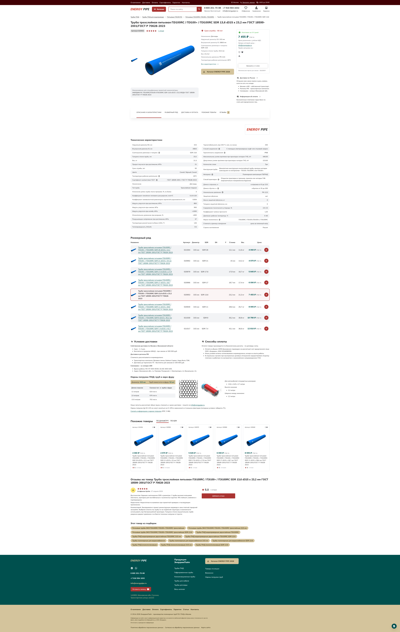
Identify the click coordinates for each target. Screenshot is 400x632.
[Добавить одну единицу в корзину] (266, 250)
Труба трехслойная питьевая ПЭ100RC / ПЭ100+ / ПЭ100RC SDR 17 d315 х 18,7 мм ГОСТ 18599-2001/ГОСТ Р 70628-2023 (155, 282)
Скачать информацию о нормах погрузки (146, 411)
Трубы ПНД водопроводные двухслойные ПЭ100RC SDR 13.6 (210, 536)
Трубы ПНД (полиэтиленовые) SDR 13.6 (212, 545)
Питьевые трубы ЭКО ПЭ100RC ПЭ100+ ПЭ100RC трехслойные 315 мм (217, 528)
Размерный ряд (171, 112)
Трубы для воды (180, 585)
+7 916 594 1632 (231, 7)
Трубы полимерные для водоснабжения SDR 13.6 (232, 541)
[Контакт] (394, 626)
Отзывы (224, 112)
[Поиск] (199, 9)
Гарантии (176, 2)
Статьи (186, 609)
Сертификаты (165, 2)
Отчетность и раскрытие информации (142, 622)
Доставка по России (247, 78)
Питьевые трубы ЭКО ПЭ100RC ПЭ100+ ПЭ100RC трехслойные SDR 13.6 (162, 532)
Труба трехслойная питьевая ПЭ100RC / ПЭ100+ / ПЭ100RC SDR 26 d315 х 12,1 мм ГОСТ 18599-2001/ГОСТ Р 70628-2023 (155, 249)
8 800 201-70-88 (212, 7)
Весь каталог (179, 589)
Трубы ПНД (135, 17)
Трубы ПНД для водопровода (153, 17)
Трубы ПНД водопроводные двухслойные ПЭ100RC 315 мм (156, 536)
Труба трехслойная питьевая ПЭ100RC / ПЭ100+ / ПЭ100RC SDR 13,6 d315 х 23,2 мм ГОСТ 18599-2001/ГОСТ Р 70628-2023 (263, 17)
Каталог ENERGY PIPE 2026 (218, 72)
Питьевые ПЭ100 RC (174, 17)
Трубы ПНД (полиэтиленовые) (144, 545)
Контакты (186, 2)
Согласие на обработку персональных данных (182, 627)
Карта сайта (205, 627)
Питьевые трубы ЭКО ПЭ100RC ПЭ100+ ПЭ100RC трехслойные (158, 528)
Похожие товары (209, 112)
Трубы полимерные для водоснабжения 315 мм (188, 541)
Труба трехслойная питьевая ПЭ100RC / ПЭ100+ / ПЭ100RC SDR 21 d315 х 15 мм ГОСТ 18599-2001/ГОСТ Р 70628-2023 (155, 260)
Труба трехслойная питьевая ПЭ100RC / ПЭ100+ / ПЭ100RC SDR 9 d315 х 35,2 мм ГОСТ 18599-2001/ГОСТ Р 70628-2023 (155, 317)
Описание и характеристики (148, 112)
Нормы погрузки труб (214, 577)
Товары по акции (212, 569)
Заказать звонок (248, 2)
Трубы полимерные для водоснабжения (148, 541)
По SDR (173, 421)
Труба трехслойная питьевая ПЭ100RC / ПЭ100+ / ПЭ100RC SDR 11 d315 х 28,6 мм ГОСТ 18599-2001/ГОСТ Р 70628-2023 (155, 306)
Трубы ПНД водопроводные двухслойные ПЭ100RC (217, 532)
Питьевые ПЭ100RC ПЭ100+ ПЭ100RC (199, 17)
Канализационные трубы (184, 577)
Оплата (155, 2)
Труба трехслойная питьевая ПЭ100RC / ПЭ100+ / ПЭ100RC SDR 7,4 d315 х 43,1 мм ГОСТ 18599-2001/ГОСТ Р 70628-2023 (155, 328)
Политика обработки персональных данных (147, 627)
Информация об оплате (249, 96)
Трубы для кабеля (181, 581)
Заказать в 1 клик (253, 66)
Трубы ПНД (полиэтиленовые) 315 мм (176, 545)
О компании (136, 2)
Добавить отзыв (218, 496)
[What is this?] (159, 153)
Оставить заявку (139, 589)
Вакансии (209, 573)
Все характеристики (208, 64)
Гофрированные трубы (183, 572)
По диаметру (162, 421)
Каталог (160, 9)
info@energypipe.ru (230, 11)
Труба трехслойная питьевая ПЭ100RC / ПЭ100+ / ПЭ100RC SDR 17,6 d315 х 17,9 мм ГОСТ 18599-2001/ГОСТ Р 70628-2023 (155, 271)
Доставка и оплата (189, 112)
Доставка (146, 2)
